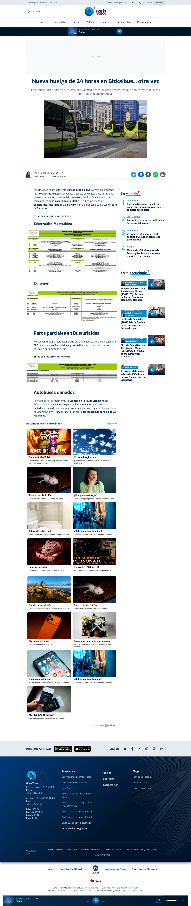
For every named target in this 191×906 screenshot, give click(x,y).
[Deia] (50, 869)
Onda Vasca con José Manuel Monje (76, 795)
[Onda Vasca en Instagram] (147, 749)
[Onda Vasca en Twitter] (125, 749)
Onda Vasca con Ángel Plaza (76, 822)
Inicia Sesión (147, 2)
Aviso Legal (72, 849)
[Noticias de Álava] (115, 869)
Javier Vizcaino (140, 782)
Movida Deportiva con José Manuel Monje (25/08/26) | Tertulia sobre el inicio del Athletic (133, 351)
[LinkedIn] (141, 174)
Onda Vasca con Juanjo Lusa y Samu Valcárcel (77, 804)
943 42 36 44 (36, 804)
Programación (144, 22)
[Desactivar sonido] (164, 900)
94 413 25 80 (36, 793)
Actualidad (60, 22)
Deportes (106, 22)
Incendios (43, 3)
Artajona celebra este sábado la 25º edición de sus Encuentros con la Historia (133, 376)
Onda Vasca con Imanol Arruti (77, 811)
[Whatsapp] (155, 174)
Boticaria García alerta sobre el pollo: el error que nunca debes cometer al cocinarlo (144, 207)
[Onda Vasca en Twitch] (154, 749)
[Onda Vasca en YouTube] (139, 749)
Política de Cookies (113, 849)
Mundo (130, 247)
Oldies (82, 32)
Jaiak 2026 (53, 3)
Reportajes (108, 779)
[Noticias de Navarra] (145, 869)
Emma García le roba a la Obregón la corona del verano (145, 222)
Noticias (106, 773)
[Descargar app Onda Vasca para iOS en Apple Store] (82, 748)
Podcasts (43, 22)
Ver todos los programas (74, 828)
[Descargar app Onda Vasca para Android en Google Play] (63, 748)
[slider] (175, 900)
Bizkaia (76, 22)
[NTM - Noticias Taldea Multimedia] (95, 869)
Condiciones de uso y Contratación (141, 849)
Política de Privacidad (91, 849)
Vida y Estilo (124, 22)
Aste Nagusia (33, 3)
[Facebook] (148, 174)
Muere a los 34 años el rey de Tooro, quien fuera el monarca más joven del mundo (143, 253)
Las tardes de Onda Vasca (75, 782)
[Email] (163, 174)
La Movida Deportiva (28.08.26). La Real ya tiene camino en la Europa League (133, 324)
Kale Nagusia (68, 788)
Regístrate (159, 3)
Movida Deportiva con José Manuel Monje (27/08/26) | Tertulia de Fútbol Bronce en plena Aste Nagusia (133, 294)
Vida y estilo (133, 200)
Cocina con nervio (142, 788)
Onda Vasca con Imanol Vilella (77, 817)
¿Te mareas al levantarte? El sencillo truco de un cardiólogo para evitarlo (144, 236)
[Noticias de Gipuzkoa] (73, 869)
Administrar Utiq (102, 855)
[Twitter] (133, 174)
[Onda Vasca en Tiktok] (161, 749)
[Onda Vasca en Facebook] (132, 749)
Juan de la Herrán (142, 776)
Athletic (91, 22)
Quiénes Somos (55, 849)
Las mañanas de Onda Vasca (76, 776)
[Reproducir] (119, 31)
